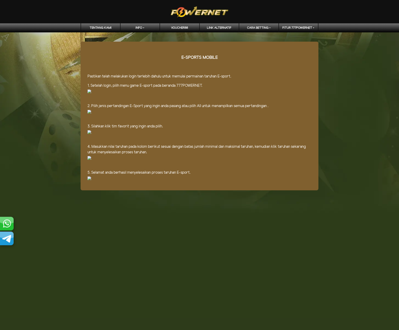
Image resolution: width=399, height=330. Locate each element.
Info (139, 28)
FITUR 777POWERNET (297, 28)
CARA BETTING (258, 28)
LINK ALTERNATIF (219, 28)
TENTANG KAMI (101, 28)
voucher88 (179, 28)
